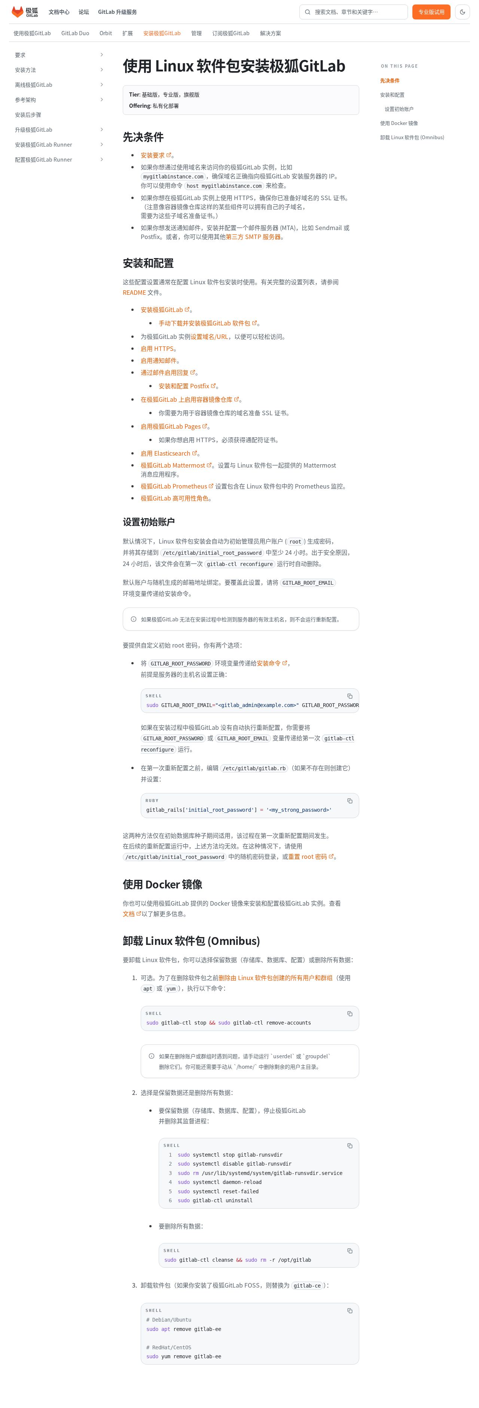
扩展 (127, 33)
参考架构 (25, 99)
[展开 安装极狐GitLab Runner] (102, 144)
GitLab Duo (75, 33)
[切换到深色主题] (462, 11)
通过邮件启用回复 (165, 372)
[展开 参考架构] (102, 99)
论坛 (84, 11)
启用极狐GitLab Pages (171, 426)
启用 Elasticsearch (165, 453)
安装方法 (25, 69)
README (134, 292)
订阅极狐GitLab (231, 33)
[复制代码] (349, 696)
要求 (20, 54)
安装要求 (153, 154)
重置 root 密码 (307, 856)
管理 (196, 33)
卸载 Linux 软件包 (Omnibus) (412, 137)
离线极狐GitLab (33, 84)
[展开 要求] (102, 55)
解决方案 (270, 33)
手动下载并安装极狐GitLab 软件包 (204, 322)
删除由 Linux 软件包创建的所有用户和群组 (276, 977)
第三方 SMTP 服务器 (253, 236)
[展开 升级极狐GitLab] (102, 129)
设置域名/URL (209, 336)
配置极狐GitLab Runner (43, 159)
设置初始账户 (399, 108)
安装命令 (269, 662)
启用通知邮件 (159, 360)
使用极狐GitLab (32, 33)
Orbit (106, 33)
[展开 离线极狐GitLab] (102, 85)
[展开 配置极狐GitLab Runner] (102, 159)
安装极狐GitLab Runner (43, 144)
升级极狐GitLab (33, 129)
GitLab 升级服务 (117, 11)
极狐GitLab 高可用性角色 (174, 497)
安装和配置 (392, 94)
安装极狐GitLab (162, 33)
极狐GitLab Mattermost (173, 464)
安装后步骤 (28, 114)
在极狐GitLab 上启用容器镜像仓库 (186, 399)
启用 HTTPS (157, 348)
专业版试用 (431, 11)
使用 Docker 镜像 (399, 122)
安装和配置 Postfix (184, 385)
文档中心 (59, 11)
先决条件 (390, 80)
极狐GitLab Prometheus (174, 485)
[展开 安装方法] (102, 70)
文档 (129, 913)
